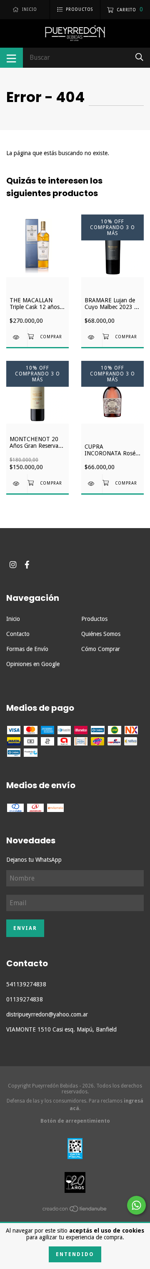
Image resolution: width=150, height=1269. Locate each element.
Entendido (75, 1254)
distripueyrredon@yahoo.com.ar (47, 1014)
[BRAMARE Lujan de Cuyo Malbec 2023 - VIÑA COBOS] (91, 337)
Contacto (18, 634)
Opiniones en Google (33, 664)
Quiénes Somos (100, 634)
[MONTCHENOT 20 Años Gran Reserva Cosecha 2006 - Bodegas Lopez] (16, 483)
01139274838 (24, 999)
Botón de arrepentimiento (75, 1121)
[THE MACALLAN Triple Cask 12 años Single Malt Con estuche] (16, 337)
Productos (94, 618)
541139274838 (26, 984)
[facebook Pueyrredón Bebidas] (27, 564)
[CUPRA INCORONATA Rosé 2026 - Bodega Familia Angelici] (91, 483)
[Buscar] (139, 57)
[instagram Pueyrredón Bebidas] (13, 564)
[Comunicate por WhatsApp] (136, 1205)
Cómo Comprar (100, 649)
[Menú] (11, 58)
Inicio (13, 618)
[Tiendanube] (75, 1210)
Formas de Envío (27, 649)
